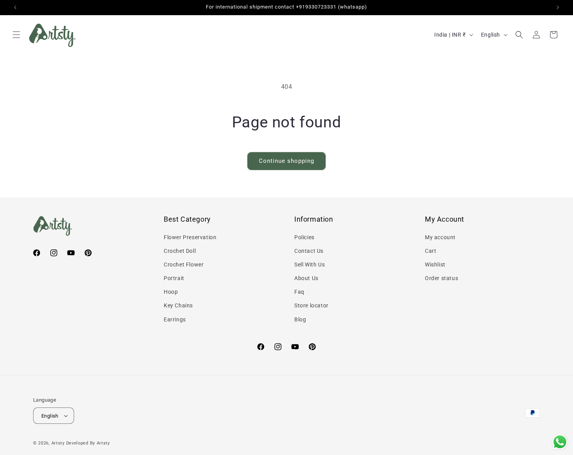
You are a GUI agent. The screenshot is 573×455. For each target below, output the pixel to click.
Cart (430, 251)
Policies (304, 237)
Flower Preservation (190, 237)
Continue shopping (286, 160)
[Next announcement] (557, 7)
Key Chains (178, 305)
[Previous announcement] (15, 7)
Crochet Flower (183, 264)
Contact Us (309, 251)
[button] (16, 34)
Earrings (175, 319)
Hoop (171, 292)
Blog (300, 319)
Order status (441, 278)
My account (440, 237)
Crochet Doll (180, 251)
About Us (306, 278)
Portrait (174, 278)
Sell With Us (309, 264)
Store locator (311, 305)
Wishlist (435, 264)
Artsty (58, 443)
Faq (299, 292)
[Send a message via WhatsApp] (560, 442)
